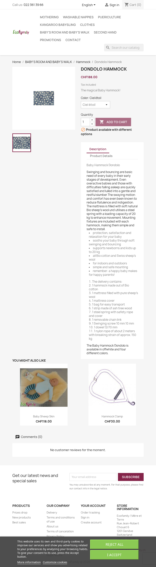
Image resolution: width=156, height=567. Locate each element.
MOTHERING (49, 17)
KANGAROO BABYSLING (58, 25)
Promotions (50, 40)
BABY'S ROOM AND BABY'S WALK (64, 32)
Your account (93, 506)
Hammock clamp (112, 416)
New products (21, 517)
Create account (91, 522)
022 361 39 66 (33, 5)
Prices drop (19, 512)
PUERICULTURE (109, 17)
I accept (114, 555)
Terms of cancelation (60, 531)
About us (52, 526)
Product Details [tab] (101, 156)
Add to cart (113, 122)
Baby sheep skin (44, 416)
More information (29, 562)
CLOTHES (87, 25)
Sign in (85, 517)
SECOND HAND (105, 32)
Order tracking (90, 512)
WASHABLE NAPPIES (78, 17)
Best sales (19, 522)
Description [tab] (97, 149)
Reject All (114, 544)
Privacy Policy (55, 536)
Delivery (52, 512)
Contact (73, 40)
